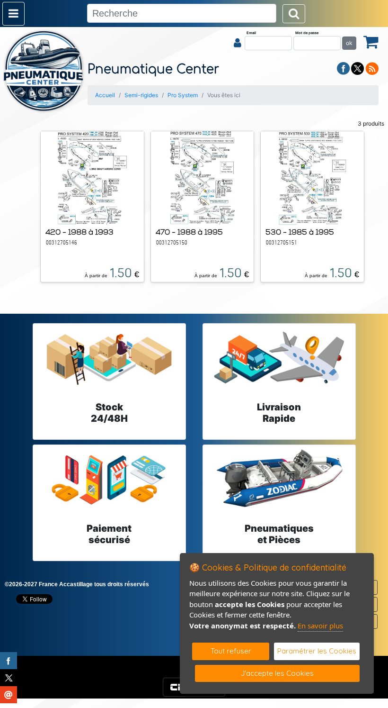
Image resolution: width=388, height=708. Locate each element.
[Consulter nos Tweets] (357, 68)
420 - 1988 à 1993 (79, 232)
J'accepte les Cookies (277, 673)
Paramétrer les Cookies (316, 650)
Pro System (183, 95)
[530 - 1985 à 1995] (312, 177)
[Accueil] (43, 71)
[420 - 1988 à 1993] (92, 177)
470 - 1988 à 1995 (189, 232)
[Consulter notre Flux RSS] (372, 68)
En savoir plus (320, 625)
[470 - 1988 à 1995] (202, 177)
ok (349, 42)
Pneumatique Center (153, 69)
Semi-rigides (141, 95)
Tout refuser (231, 650)
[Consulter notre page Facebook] (343, 68)
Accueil (105, 95)
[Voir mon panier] (371, 41)
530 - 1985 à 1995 (299, 232)
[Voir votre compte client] (237, 42)
